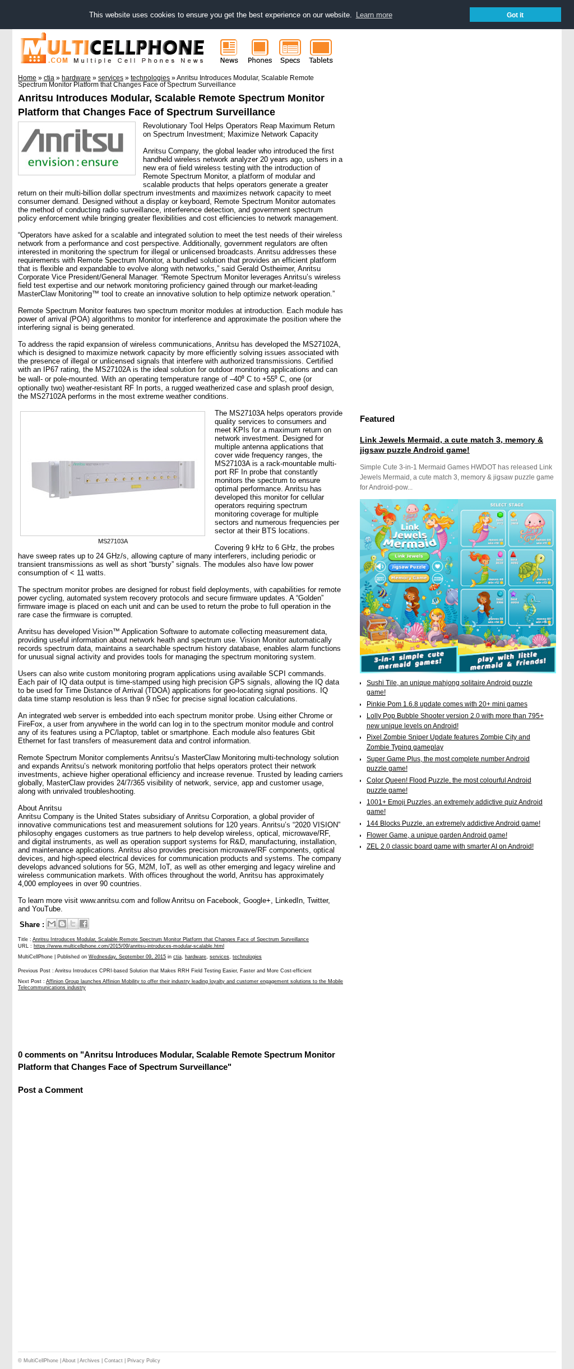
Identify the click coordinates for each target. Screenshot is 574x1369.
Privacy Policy (143, 1360)
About (69, 1360)
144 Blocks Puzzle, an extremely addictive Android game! (453, 823)
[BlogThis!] (62, 923)
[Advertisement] (149, 1019)
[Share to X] (72, 923)
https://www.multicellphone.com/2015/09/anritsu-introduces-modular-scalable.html (129, 946)
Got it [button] (515, 14)
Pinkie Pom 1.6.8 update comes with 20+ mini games (447, 704)
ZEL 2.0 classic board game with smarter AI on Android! (450, 846)
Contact (113, 1360)
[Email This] (51, 923)
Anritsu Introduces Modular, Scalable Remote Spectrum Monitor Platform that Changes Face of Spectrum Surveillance (171, 939)
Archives (90, 1360)
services (219, 957)
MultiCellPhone (41, 1360)
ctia (177, 957)
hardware (195, 957)
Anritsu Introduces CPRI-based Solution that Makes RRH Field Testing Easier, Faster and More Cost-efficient (183, 971)
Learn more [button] (374, 15)
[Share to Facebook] (83, 923)
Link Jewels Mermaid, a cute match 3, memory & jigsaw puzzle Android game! (451, 444)
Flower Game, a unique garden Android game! (437, 835)
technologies (247, 957)
